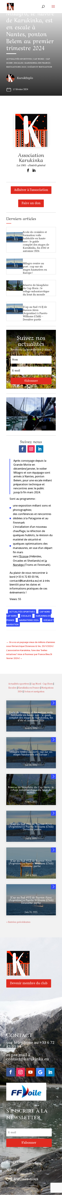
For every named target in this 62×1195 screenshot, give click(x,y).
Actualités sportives (19, 59)
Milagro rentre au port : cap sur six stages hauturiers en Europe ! (35, 268)
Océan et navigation (39, 67)
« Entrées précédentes (18, 922)
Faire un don (31, 203)
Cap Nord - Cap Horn (42, 683)
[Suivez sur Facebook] (22, 449)
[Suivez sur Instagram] (31, 449)
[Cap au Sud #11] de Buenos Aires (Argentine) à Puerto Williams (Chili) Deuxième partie (31, 899)
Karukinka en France (37, 63)
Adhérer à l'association (31, 190)
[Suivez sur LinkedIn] (39, 449)
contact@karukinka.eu (27, 1059)
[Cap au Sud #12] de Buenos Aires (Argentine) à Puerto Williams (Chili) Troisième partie (31, 863)
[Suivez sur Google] (40, 1072)
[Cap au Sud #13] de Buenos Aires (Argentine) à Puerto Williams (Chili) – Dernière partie (35, 313)
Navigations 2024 (16, 67)
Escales (18, 63)
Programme (17, 1161)
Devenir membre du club (28, 983)
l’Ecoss (23, 556)
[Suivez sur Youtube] (30, 1072)
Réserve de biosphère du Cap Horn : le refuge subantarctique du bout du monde (36, 289)
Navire (12, 1169)
